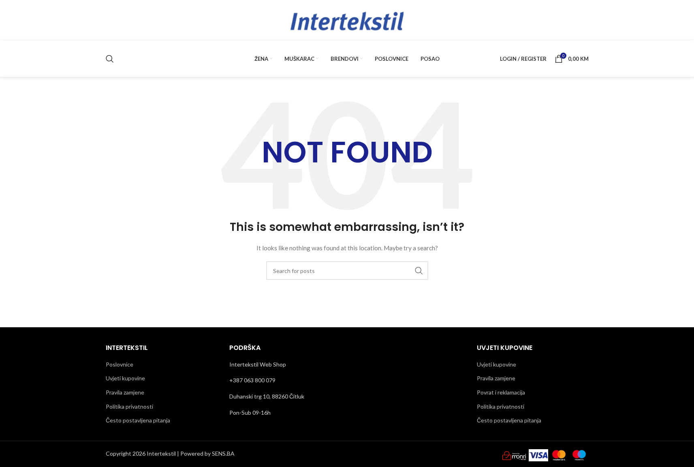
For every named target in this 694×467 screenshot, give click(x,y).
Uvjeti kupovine (125, 378)
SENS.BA (223, 453)
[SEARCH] (419, 270)
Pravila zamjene (125, 392)
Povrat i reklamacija (501, 392)
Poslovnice (119, 364)
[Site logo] (347, 19)
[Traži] (110, 59)
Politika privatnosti (129, 406)
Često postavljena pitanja (138, 420)
